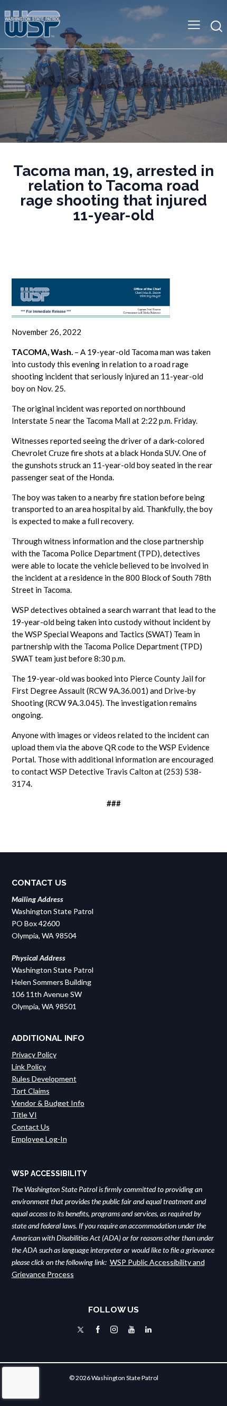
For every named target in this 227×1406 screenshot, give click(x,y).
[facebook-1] (98, 1330)
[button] (194, 24)
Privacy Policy (34, 1054)
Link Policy (29, 1066)
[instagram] (114, 1330)
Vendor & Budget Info (48, 1102)
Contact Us (31, 1126)
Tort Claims (31, 1090)
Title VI (24, 1114)
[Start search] (216, 26)
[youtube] (131, 1330)
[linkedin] (148, 1330)
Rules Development (44, 1078)
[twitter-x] (80, 1330)
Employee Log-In (39, 1138)
